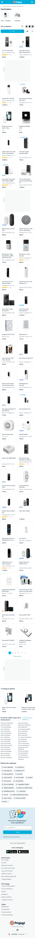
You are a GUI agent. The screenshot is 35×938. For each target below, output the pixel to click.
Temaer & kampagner (8, 886)
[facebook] (17, 930)
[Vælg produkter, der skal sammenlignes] (27, 31)
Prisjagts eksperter (7, 900)
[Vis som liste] (29, 26)
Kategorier (4, 894)
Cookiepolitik (5, 909)
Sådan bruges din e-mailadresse (11, 836)
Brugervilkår (5, 906)
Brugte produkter (6, 897)
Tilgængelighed (6, 879)
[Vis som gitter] (26, 26)
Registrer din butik (7, 865)
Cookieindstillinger (7, 915)
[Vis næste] (25, 653)
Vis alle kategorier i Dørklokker (27, 718)
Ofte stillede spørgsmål (8, 876)
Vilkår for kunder (6, 873)
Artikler (3, 891)
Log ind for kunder (7, 871)
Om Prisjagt (5, 860)
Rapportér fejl (17, 656)
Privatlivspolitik (6, 912)
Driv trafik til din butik (8, 868)
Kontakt (3, 862)
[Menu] (2, 2)
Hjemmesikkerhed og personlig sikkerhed (13, 6)
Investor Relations (7, 889)
